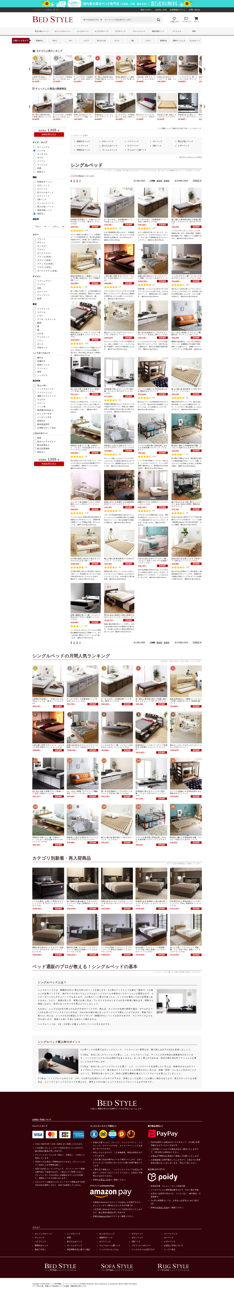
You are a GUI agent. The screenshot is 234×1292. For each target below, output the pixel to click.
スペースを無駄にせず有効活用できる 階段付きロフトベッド (152, 390)
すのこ (55, 41)
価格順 (159, 181)
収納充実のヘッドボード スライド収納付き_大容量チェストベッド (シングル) (85, 335)
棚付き (40, 358)
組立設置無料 (43, 448)
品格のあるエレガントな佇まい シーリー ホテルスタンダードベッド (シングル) (117, 903)
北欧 (39, 288)
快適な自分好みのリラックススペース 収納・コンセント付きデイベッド (153, 277)
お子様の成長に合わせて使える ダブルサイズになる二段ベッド (85, 560)
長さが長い (42, 385)
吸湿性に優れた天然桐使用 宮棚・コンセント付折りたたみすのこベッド (186, 447)
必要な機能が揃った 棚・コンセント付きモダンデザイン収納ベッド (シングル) (85, 617)
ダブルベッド (120, 31)
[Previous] (30, 69)
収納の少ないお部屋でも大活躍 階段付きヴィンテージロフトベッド (119, 503)
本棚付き (41, 361)
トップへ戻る (169, 1249)
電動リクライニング (46, 396)
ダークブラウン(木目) (47, 271)
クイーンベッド (139, 31)
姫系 (39, 298)
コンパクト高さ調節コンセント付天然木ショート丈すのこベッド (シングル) (85, 504)
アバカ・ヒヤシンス (46, 319)
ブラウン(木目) (44, 267)
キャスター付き (44, 414)
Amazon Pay (104, 1216)
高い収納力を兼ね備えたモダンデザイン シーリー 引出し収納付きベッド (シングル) (83, 903)
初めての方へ (146, 10)
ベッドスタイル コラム (109, 1249)
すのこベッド (107, 141)
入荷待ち (186, 272)
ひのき (40, 333)
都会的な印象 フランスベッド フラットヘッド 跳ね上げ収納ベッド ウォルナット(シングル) (82, 949)
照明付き (163, 41)
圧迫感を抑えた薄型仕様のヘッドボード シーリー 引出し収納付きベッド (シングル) (186, 903)
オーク (40, 344)
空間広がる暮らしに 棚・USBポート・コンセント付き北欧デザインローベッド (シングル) (85, 448)
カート (196, 21)
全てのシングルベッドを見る (190, 157)
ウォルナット (194, 41)
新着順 (166, 181)
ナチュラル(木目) (45, 264)
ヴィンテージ (43, 295)
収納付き (39, 41)
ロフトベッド (133, 146)
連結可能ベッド (158, 31)
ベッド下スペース (45, 389)
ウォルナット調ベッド (136, 150)
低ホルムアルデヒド (46, 441)
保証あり (41, 452)
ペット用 (41, 407)
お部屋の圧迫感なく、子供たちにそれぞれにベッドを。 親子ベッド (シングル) (85, 222)
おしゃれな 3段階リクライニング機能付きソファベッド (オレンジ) (186, 334)
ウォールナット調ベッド (109, 1245)
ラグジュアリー (44, 281)
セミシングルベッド (62, 31)
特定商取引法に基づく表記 (78, 1249)
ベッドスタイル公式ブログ (143, 1249)
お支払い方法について (173, 1245)
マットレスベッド (109, 150)
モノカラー (42, 246)
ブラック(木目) (44, 257)
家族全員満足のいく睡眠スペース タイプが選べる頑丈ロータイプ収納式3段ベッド (85, 278)
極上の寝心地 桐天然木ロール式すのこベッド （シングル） (119, 560)
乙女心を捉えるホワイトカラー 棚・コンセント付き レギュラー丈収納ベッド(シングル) (153, 561)
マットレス (176, 31)
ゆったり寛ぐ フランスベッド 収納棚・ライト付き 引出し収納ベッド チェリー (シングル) (185, 949)
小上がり (41, 399)
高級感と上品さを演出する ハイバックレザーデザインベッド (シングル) (119, 447)
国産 (39, 438)
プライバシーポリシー (141, 1245)
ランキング (186, 21)
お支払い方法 (161, 10)
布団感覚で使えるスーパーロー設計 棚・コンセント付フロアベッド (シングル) (119, 391)
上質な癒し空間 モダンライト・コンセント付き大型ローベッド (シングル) (119, 278)
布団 (194, 31)
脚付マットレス (179, 41)
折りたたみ (101, 41)
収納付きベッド (83, 141)
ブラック (41, 239)
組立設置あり (43, 445)
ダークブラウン (44, 253)
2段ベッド (157, 146)
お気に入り (174, 21)
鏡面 (39, 323)
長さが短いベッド (42, 31)
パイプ (86, 41)
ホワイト (41, 242)
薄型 (39, 372)
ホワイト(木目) (44, 260)
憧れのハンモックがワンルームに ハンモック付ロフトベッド (119, 334)
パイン (40, 340)
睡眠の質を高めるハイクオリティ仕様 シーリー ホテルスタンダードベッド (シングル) (48, 949)
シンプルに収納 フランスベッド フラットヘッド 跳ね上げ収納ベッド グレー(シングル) (116, 949)
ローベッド (157, 141)
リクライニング (44, 392)
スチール (41, 312)
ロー (70, 41)
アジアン (41, 284)
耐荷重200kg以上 (45, 410)
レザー (148, 41)
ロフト (117, 41)
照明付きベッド (83, 150)
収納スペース (43, 365)
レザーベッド (183, 146)
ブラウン (41, 249)
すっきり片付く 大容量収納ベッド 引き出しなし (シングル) (118, 221)
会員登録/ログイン (178, 10)
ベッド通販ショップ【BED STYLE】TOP (172, 128)
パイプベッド (82, 146)
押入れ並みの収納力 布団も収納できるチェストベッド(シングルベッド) (119, 616)
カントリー (42, 291)
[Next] (204, 69)
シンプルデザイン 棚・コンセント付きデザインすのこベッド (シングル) (186, 277)
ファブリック (43, 309)
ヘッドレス (42, 375)
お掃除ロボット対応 (46, 428)
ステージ (41, 403)
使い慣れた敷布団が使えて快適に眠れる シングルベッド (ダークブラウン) (186, 222)
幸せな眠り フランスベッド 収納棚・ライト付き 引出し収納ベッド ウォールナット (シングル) (150, 949)
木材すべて (42, 348)
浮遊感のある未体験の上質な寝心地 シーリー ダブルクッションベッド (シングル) (151, 903)
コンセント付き (44, 417)
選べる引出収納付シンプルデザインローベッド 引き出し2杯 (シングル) (152, 334)
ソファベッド (133, 141)
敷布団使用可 (43, 424)
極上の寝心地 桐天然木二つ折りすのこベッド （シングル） (186, 390)
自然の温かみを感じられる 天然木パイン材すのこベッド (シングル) (186, 560)
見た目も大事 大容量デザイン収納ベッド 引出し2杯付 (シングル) (85, 390)
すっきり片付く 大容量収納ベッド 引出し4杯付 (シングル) (152, 221)
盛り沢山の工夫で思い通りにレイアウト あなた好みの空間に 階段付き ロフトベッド (186, 504)
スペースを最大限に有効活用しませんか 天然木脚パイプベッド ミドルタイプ (152, 448)
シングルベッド (83, 31)
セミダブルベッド (102, 31)
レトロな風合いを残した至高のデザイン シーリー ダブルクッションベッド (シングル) (48, 903)
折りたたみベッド (109, 146)
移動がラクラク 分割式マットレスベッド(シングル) (153, 503)
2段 (132, 41)
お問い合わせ (194, 10)
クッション (42, 368)
